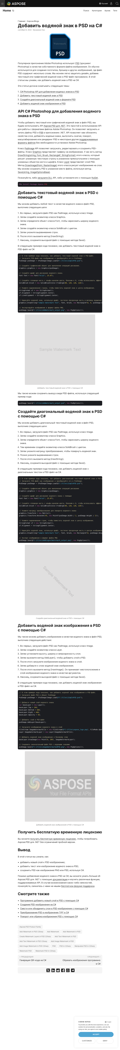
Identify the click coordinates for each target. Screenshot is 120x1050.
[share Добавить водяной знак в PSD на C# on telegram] (73, 971)
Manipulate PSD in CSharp (85, 946)
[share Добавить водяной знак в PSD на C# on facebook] (63, 971)
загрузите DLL (45, 178)
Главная (21, 21)
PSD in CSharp (65, 946)
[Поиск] (117, 3)
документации (60, 879)
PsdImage (29, 148)
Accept (96, 1034)
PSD (77, 63)
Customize (87, 1041)
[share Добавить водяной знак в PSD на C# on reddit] (58, 971)
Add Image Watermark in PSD (62, 941)
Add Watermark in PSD (71, 932)
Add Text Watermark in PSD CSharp (33, 941)
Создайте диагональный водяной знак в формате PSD (48, 99)
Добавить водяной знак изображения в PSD (43, 103)
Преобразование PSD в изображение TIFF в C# (44, 912)
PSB (41, 132)
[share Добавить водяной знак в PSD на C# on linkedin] (53, 971)
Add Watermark (53, 932)
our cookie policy (101, 1029)
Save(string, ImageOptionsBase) (34, 172)
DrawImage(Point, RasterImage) (41, 165)
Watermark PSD (26, 951)
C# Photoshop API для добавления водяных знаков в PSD (49, 91)
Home (7, 10)
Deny (105, 1041)
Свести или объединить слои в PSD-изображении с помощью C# (54, 908)
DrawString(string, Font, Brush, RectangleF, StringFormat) (47, 155)
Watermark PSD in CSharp (46, 951)
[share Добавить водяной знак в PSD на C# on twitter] (48, 971)
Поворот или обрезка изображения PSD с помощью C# (49, 916)
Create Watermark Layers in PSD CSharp (35, 936)
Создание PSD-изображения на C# (38, 904)
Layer (66, 162)
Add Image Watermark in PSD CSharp (34, 946)
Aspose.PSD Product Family (30, 927)
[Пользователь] (111, 3)
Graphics (37, 152)
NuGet (95, 178)
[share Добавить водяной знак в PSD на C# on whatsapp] (68, 971)
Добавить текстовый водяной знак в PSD (41, 95)
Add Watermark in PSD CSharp (31, 932)
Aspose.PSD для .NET (54, 126)
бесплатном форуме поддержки (77, 886)
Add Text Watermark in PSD (65, 936)
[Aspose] (16, 3)
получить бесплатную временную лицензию (53, 839)
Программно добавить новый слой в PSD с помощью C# (49, 900)
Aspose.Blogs (33, 21)
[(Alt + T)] (13, 10)
